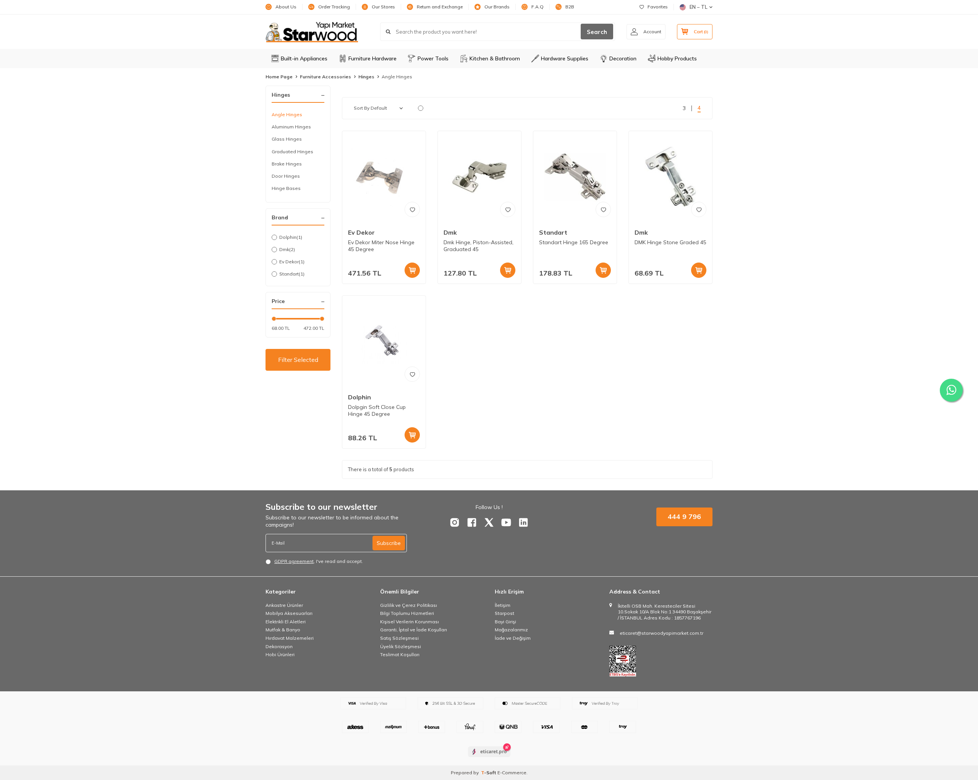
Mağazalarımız (511, 629)
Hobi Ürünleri (280, 654)
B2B (569, 7)
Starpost (504, 613)
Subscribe (389, 543)
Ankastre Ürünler (284, 605)
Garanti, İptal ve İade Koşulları (413, 629)
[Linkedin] (523, 522)
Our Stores (383, 7)
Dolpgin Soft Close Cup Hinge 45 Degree (377, 411)
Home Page (279, 76)
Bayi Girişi (505, 621)
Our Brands (497, 7)
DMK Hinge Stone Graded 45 (670, 242)
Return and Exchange (440, 7)
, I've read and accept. (318, 561)
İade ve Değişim (513, 638)
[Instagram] (454, 522)
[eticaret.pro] (489, 758)
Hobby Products (677, 58)
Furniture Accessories (325, 76)
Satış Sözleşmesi (399, 638)
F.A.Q (537, 7)
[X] (489, 522)
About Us (285, 7)
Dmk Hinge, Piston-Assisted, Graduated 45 (478, 246)
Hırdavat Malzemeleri (290, 638)
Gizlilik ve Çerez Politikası (408, 605)
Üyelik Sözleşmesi (400, 646)
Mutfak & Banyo (283, 629)
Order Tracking (334, 7)
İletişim (502, 605)
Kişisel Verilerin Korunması (409, 621)
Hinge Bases (286, 188)
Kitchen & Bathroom (495, 58)
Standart (291, 274)
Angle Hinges (287, 114)
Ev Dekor (291, 261)
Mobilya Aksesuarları (289, 613)
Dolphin (290, 237)
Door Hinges (286, 176)
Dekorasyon (279, 646)
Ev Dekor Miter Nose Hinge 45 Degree (381, 246)
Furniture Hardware (372, 58)
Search (597, 32)
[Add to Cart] (412, 270)
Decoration (622, 58)
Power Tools (433, 58)
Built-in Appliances (304, 58)
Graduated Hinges (292, 151)
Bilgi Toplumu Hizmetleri (407, 613)
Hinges (366, 76)
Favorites (658, 7)
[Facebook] (472, 522)
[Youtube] (506, 522)
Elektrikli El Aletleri (286, 621)
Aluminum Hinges (291, 127)
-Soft (489, 772)
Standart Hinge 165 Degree (573, 242)
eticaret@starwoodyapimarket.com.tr (661, 633)
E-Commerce (511, 772)
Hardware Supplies (564, 58)
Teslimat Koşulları (399, 654)
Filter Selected (298, 359)
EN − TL (699, 7)
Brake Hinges (287, 164)
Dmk (287, 249)
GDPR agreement (294, 561)
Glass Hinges (287, 139)
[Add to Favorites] (412, 209)
